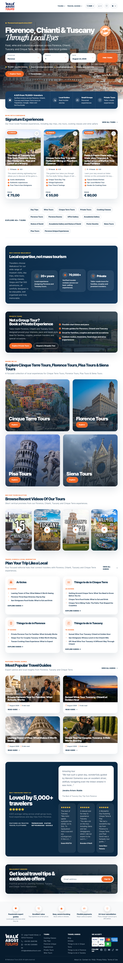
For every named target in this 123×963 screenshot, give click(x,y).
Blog (69, 938)
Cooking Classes (104, 210)
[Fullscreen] (8, 547)
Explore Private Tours (20, 346)
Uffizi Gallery (73, 217)
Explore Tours (15, 74)
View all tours (108, 122)
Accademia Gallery (91, 217)
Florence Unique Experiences (57, 231)
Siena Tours (109, 224)
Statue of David (37, 224)
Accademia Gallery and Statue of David (65, 224)
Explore (15, 425)
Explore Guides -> (15, 606)
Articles (70, 941)
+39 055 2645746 (30, 941)
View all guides (106, 568)
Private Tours (85, 210)
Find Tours (107, 58)
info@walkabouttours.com (31, 951)
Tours (60, 6)
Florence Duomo (55, 217)
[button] (90, 6)
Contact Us (86, 960)
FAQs (94, 960)
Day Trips (34, 210)
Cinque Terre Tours (67, 210)
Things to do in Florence (77, 950)
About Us (77, 960)
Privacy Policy (102, 960)
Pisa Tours (35, 231)
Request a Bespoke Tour (45, 346)
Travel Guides (73, 6)
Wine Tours (48, 210)
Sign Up (107, 879)
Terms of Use (113, 960)
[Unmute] (29, 547)
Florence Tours (37, 217)
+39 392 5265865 (30, 944)
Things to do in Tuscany (77, 953)
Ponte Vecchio (92, 224)
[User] (100, 6)
